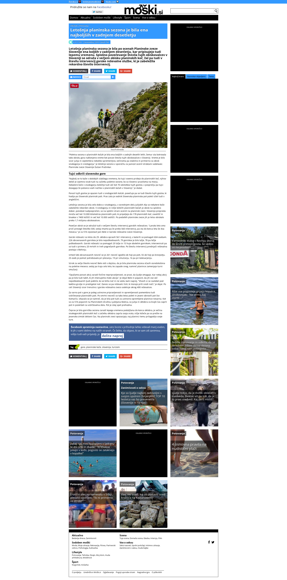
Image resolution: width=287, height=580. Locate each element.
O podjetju (76, 572)
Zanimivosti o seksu (133, 387)
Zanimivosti (91, 538)
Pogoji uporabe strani (125, 572)
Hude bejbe (143, 548)
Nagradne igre (143, 572)
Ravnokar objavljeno (196, 76)
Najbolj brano (178, 76)
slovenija (106, 347)
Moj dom (100, 555)
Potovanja (83, 25)
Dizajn (92, 555)
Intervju (153, 538)
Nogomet (76, 564)
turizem (116, 347)
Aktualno (86, 17)
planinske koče (93, 347)
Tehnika (85, 555)
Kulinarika (93, 548)
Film (160, 538)
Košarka (84, 564)
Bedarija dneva (78, 538)
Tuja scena (124, 538)
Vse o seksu (148, 17)
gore (83, 347)
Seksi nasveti (125, 545)
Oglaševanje (108, 572)
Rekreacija (94, 545)
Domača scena (136, 538)
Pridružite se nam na (90, 7)
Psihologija (83, 548)
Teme (211, 76)
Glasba (146, 538)
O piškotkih (157, 572)
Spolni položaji (138, 545)
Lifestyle (117, 17)
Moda (74, 545)
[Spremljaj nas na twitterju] (213, 542)
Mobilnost (87, 557)
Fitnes (103, 545)
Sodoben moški (101, 17)
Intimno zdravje (153, 545)
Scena (136, 17)
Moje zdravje (83, 545)
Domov (74, 17)
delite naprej (112, 335)
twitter (99, 11)
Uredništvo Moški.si (92, 572)
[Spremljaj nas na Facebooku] (209, 542)
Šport (127, 17)
